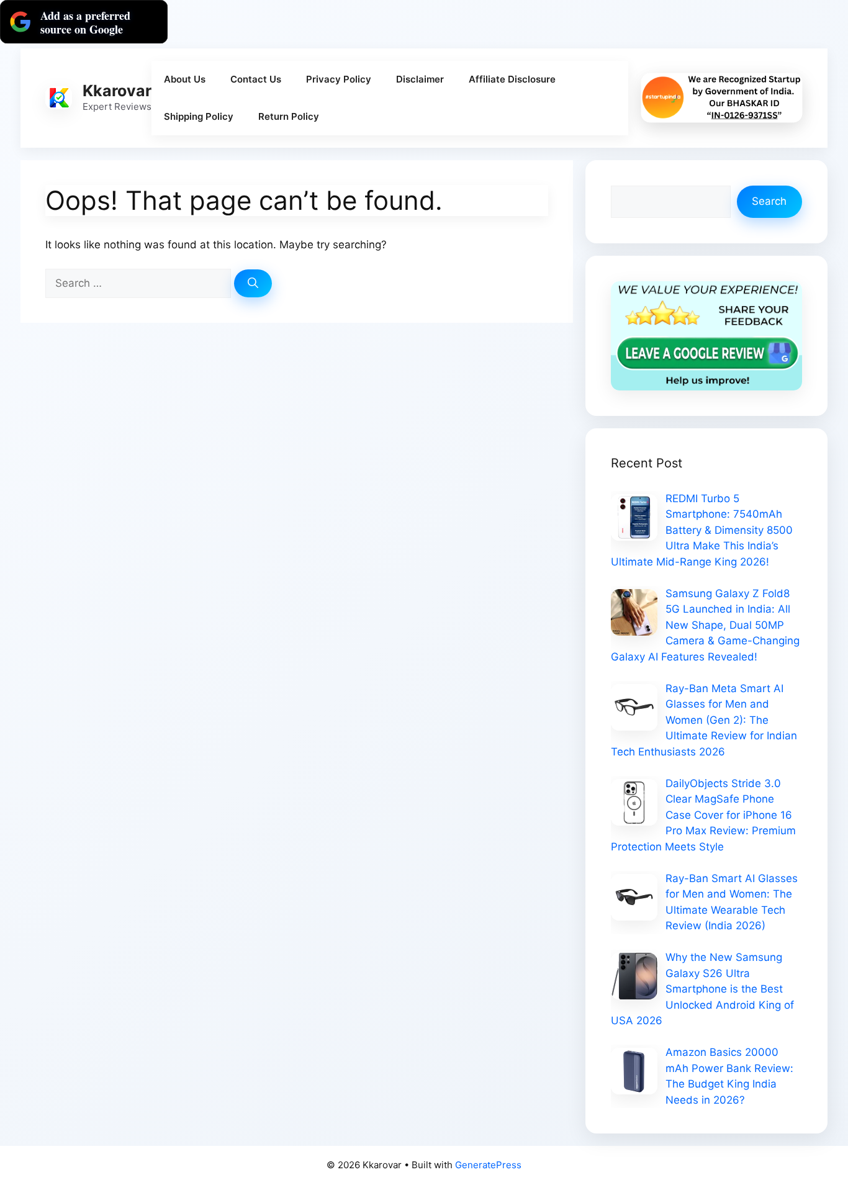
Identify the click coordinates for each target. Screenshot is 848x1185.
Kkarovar (117, 90)
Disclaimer (420, 79)
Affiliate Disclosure (512, 79)
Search (769, 201)
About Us (184, 79)
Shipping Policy (198, 116)
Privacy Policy (338, 79)
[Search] (253, 283)
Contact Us (255, 79)
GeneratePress (488, 1165)
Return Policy (288, 116)
